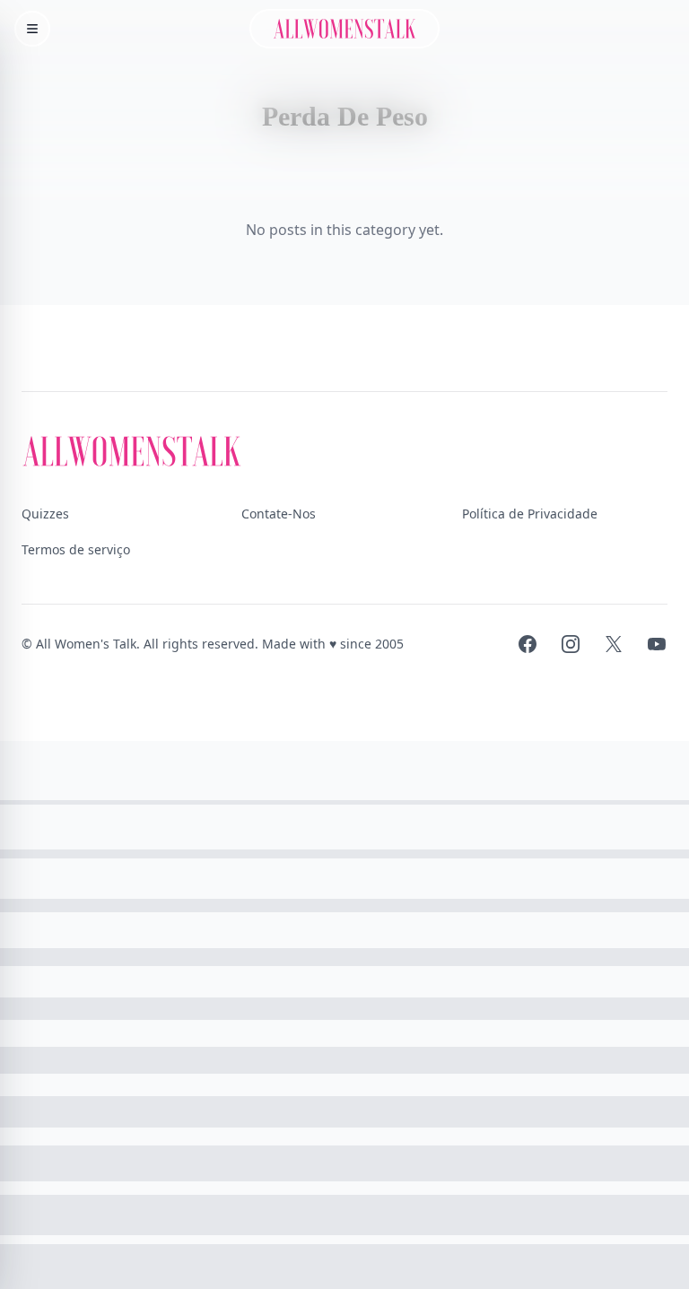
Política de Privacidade (529, 513)
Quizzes (45, 513)
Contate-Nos (278, 513)
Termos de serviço (76, 549)
